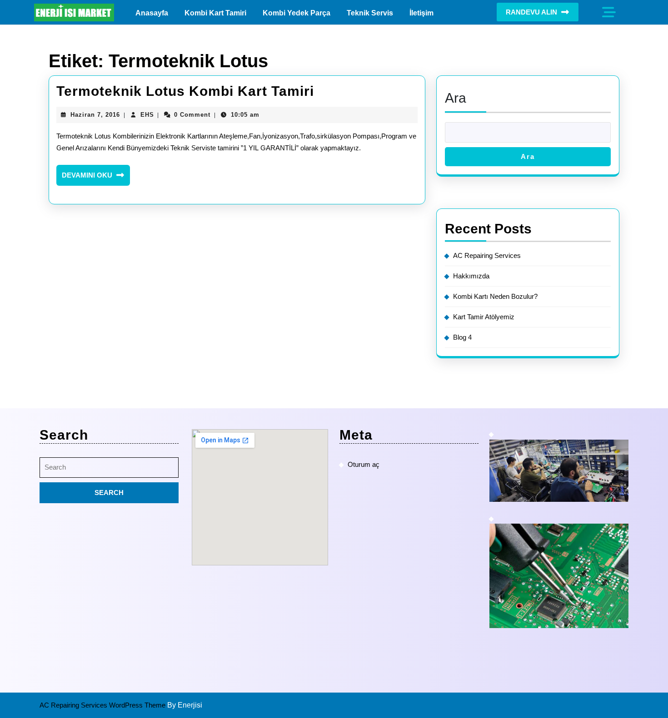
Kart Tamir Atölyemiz (483, 317)
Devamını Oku (96, 178)
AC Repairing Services (487, 255)
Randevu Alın (531, 12)
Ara (455, 97)
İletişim (421, 13)
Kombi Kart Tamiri (215, 13)
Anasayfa (151, 13)
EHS (147, 114)
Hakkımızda (471, 276)
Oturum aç (363, 464)
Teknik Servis (370, 13)
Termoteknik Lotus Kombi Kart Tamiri (185, 91)
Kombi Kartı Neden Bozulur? (495, 296)
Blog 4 (462, 337)
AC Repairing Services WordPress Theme (103, 705)
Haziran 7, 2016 (95, 114)
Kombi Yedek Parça (296, 13)
